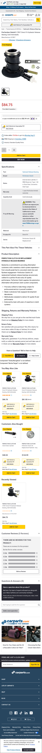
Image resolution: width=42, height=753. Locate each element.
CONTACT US (6, 704)
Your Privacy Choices (7, 735)
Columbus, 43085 (20, 139)
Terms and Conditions (9, 730)
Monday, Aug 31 (30, 135)
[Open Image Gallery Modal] (21, 65)
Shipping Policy (16, 320)
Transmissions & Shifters (13, 29)
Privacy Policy (36, 727)
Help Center (35, 356)
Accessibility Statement (10, 732)
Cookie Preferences (29, 732)
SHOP (3, 679)
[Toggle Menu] (3, 15)
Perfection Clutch (28, 176)
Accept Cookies (29, 750)
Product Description (10, 254)
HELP (3, 692)
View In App (37, 3)
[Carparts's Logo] (11, 15)
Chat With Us (9, 356)
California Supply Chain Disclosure (29, 730)
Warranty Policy (18, 344)
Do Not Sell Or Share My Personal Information (28, 735)
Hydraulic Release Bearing (31, 172)
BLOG (3, 698)
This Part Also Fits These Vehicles (17, 247)
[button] (21, 3)
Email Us (22, 356)
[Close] (39, 742)
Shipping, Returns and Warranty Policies (19, 310)
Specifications (8, 167)
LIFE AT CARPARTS (8, 685)
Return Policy (16, 332)
